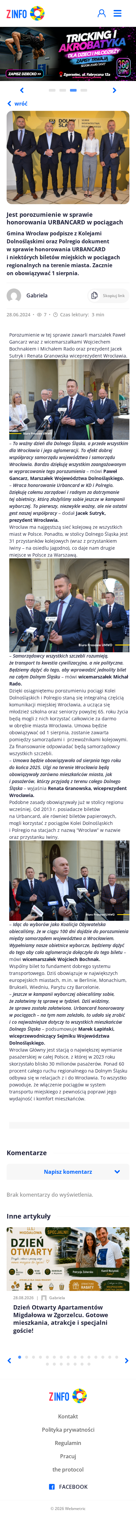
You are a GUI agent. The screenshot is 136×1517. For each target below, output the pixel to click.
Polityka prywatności (68, 1429)
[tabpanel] (68, 53)
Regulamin (68, 1443)
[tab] (52, 90)
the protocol (68, 1469)
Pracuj (68, 1456)
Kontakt (68, 1416)
